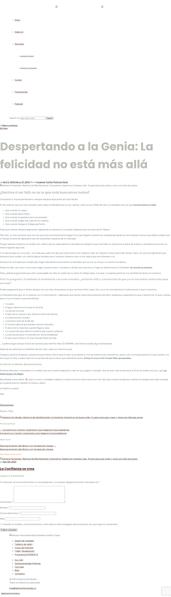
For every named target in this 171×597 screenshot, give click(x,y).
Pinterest (57, 182)
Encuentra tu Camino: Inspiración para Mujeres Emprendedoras (34, 430)
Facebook (40, 182)
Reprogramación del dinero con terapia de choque (28, 445)
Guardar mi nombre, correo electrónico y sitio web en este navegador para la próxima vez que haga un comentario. (60, 524)
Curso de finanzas (24, 547)
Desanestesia (6, 405)
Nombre (4, 507)
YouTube (19, 566)
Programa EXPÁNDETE (26, 554)
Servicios (19, 44)
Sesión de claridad (24, 540)
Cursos (18, 80)
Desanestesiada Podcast (28, 563)
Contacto (20, 573)
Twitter (49, 182)
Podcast (19, 104)
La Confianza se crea (17, 469)
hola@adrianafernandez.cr (22, 588)
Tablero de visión (23, 544)
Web (2, 518)
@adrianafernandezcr (10, 593)
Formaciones (21, 92)
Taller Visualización (24, 551)
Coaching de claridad (28, 68)
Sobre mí (19, 32)
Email (65, 182)
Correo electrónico (10, 513)
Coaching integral (27, 56)
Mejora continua (10, 125)
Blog (17, 570)
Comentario (6, 502)
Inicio (17, 20)
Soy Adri (19, 560)
